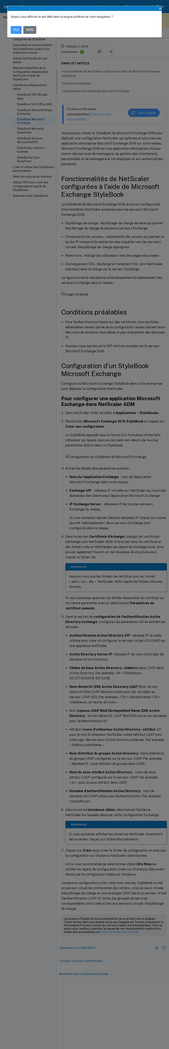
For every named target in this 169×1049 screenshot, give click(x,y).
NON (30, 30)
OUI (16, 30)
